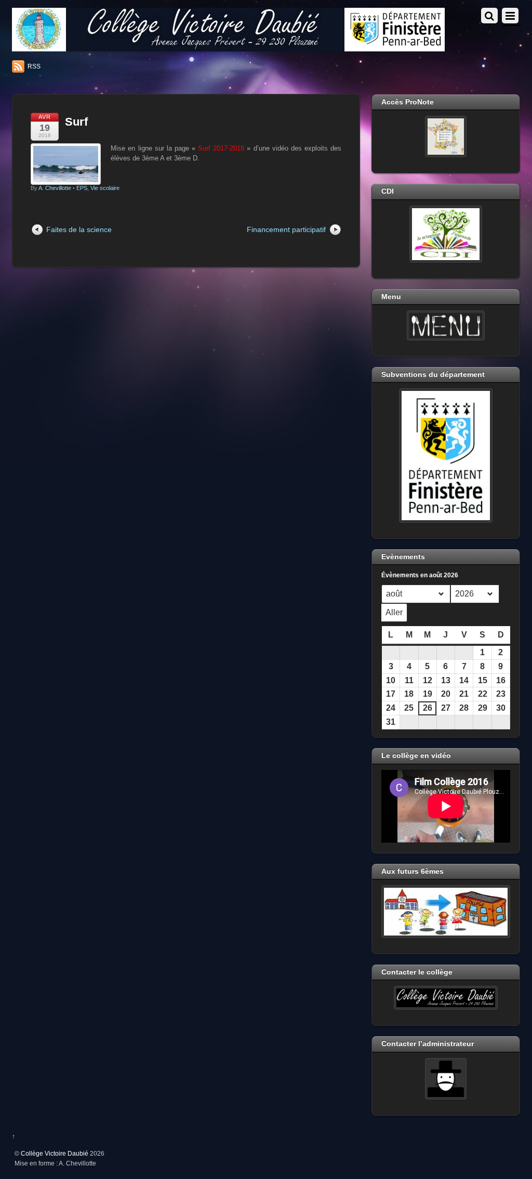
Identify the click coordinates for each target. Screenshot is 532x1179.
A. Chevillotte (54, 188)
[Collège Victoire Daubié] (228, 47)
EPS (81, 188)
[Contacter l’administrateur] (445, 1079)
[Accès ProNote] (445, 136)
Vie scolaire (104, 188)
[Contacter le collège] (445, 998)
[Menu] (445, 325)
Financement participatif (286, 229)
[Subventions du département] (445, 455)
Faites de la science (79, 229)
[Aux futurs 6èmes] (445, 911)
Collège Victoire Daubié (54, 1153)
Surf (76, 121)
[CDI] (445, 234)
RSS (34, 66)
